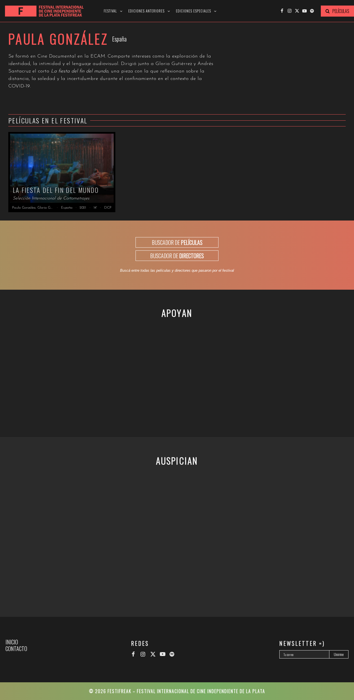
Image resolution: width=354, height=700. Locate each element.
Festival (110, 11)
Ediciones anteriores (146, 11)
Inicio (12, 642)
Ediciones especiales (193, 11)
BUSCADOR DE (177, 242)
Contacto (16, 648)
